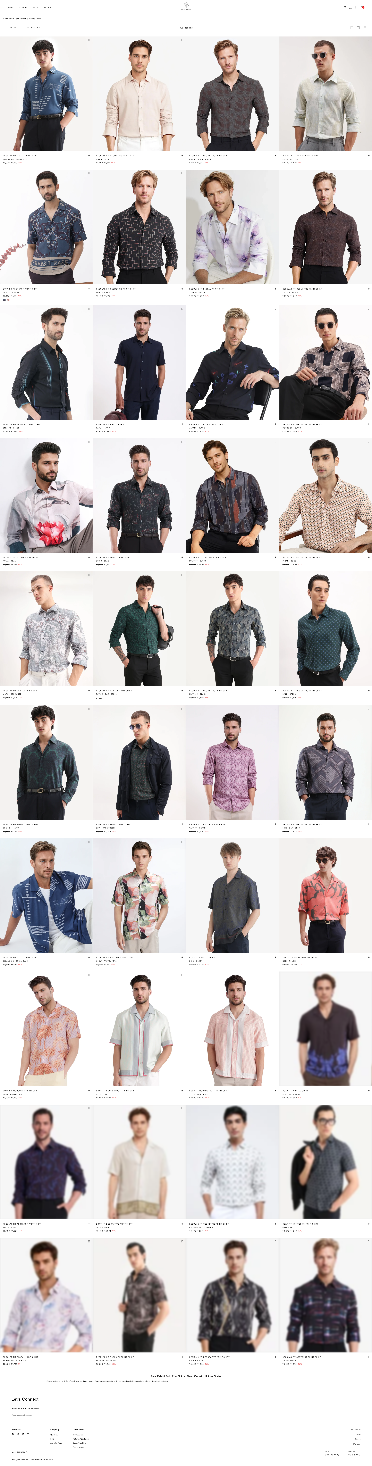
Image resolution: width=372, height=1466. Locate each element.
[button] (89, 40)
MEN (10, 7)
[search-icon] (345, 7)
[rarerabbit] (186, 6)
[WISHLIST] (356, 7)
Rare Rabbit (15, 18)
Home (5, 18)
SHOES (47, 7)
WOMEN (23, 7)
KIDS (35, 7)
